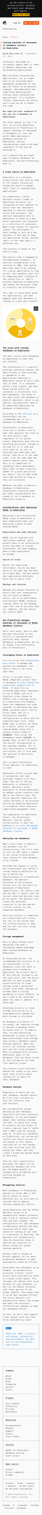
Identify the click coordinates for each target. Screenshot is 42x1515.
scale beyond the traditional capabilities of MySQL (21, 685)
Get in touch (31, 23)
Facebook (21, 1508)
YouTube (35, 1505)
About (8, 1376)
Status (9, 1434)
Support (10, 1431)
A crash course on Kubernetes (19, 172)
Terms (20, 1483)
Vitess (14, 37)
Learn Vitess (13, 1456)
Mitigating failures (14, 1185)
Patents (12, 1486)
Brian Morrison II (13, 53)
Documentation (13, 1425)
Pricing (10, 1409)
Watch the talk (21, 15)
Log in (16, 23)
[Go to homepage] (5, 23)
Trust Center (13, 1436)
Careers (10, 1387)
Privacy (10, 1483)
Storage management (13, 936)
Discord (9, 1508)
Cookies (31, 1483)
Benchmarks (11, 1412)
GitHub (9, 1475)
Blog (5, 37)
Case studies (13, 1403)
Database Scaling (15, 1453)
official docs (30, 414)
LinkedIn (22, 1505)
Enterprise (11, 1406)
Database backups (12, 1087)
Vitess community (15, 1472)
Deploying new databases (16, 838)
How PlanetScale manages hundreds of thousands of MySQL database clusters (20, 623)
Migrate (10, 1428)
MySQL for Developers (17, 1450)
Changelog (11, 1384)
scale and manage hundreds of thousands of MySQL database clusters (20, 828)
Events (9, 1390)
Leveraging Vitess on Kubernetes (21, 655)
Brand (8, 1379)
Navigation (10, 29)
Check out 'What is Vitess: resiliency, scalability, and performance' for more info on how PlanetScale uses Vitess (21, 1339)
